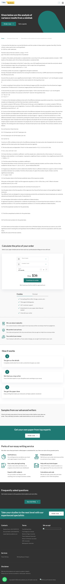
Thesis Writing (4, 557)
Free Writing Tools (26, 529)
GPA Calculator (26, 541)
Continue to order (32, 280)
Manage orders (59, 2)
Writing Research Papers (23, 557)
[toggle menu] (63, 2)
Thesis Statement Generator (29, 536)
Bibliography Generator (28, 543)
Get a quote (23, 24)
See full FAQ (31, 502)
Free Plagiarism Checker (28, 531)
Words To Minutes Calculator (29, 538)
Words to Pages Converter (28, 534)
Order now (7, 24)
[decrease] (40, 269)
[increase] (46, 269)
